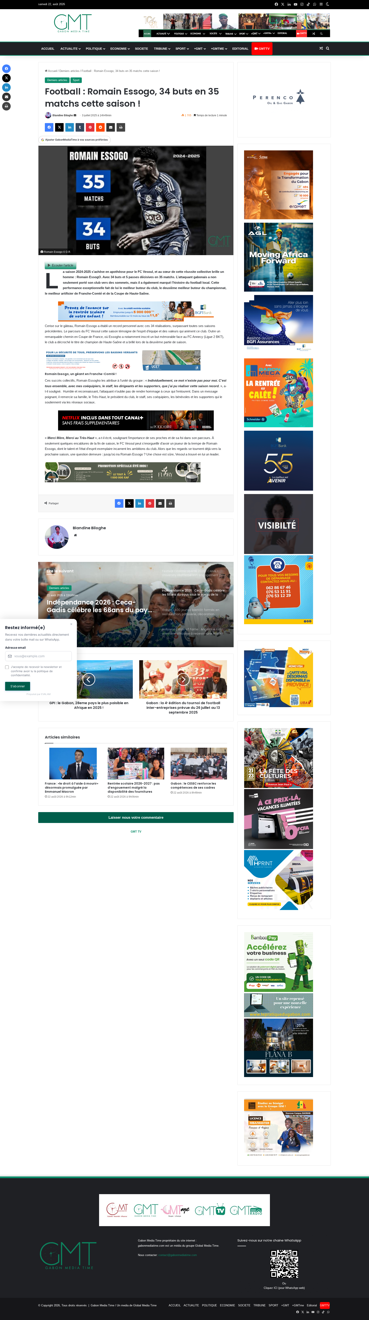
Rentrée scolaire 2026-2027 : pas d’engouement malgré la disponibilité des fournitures (134, 787)
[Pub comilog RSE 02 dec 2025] (278, 218)
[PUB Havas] (278, 354)
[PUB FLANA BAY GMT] (278, 1076)
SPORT (181, 48)
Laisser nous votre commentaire (135, 818)
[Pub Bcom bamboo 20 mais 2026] (278, 991)
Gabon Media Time (102, 1305)
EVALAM (46, 694)
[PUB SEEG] (278, 623)
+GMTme (217, 48)
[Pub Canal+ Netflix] (136, 429)
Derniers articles (69, 71)
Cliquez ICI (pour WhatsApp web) (284, 1287)
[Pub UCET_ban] (123, 369)
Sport (76, 80)
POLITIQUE (94, 48)
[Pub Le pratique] (278, 1016)
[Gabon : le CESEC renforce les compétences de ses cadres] (199, 763)
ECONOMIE (118, 48)
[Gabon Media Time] (73, 23)
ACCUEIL (47, 48)
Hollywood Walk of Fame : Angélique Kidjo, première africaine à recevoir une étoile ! (97, 606)
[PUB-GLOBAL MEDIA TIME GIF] (278, 553)
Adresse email (15, 648)
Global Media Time (145, 1305)
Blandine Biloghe (63, 115)
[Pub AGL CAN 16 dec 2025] (278, 290)
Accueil (52, 71)
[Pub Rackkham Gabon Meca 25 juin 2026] (278, 426)
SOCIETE (141, 48)
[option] (136, 604)
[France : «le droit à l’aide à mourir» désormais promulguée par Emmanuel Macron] (73, 763)
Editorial (240, 48)
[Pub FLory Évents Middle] (123, 481)
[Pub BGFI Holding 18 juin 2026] (278, 489)
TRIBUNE (160, 48)
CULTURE (55, 588)
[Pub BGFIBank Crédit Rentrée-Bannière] (136, 320)
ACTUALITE (69, 48)
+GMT (198, 48)
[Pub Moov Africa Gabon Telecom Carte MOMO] (278, 706)
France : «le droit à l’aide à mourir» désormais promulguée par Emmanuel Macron (71, 787)
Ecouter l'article (62, 265)
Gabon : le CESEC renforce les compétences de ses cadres (193, 785)
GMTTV (263, 48)
